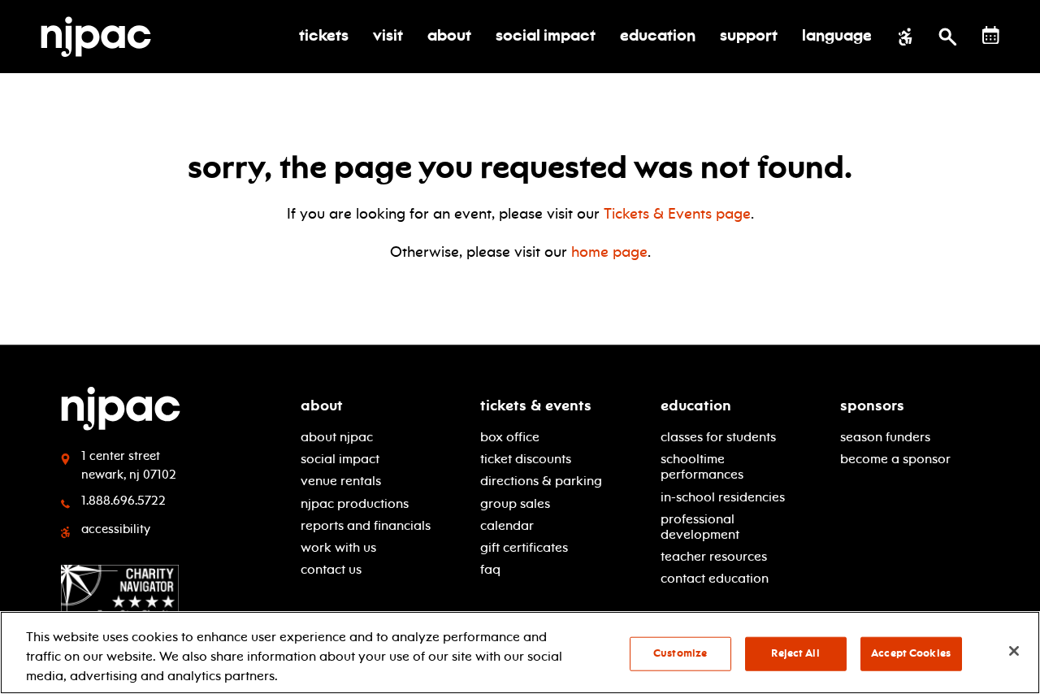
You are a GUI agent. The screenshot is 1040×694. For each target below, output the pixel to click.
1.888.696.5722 (123, 500)
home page (609, 252)
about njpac (337, 437)
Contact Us (331, 569)
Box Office (510, 437)
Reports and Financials (366, 525)
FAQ (490, 569)
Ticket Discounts (525, 458)
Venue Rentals (341, 480)
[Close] (1014, 651)
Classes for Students (718, 437)
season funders (885, 437)
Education (696, 405)
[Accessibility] (905, 36)
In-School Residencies (723, 497)
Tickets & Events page (677, 214)
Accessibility (115, 529)
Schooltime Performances (702, 466)
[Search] (947, 36)
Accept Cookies (911, 653)
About (322, 405)
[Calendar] (991, 35)
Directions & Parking (541, 480)
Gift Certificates (524, 547)
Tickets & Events (536, 405)
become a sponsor (895, 458)
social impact (340, 458)
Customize (680, 653)
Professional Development (700, 526)
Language (837, 36)
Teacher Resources (714, 556)
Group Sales (515, 503)
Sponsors (872, 405)
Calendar (507, 525)
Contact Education (715, 578)
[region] (520, 652)
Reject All (795, 653)
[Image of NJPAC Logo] (102, 36)
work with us (338, 547)
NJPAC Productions (355, 503)
